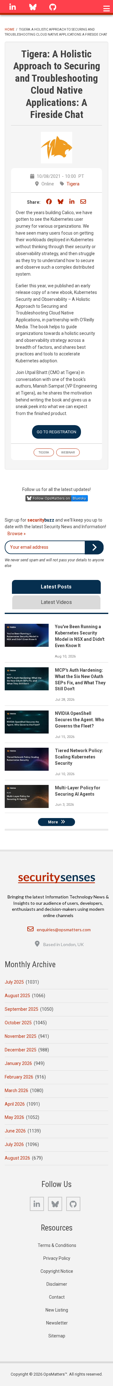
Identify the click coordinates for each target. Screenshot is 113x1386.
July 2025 (14, 982)
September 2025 (21, 1009)
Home (9, 29)
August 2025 (17, 995)
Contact (57, 1297)
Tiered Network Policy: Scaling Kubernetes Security (79, 757)
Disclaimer (56, 1284)
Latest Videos (56, 602)
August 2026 (17, 1158)
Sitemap (56, 1335)
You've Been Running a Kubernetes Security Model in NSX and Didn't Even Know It (80, 636)
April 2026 (15, 1104)
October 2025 (18, 1022)
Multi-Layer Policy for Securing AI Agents (77, 791)
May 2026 (14, 1117)
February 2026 (19, 1076)
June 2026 (15, 1130)
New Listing (57, 1310)
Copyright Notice (56, 1271)
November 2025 (20, 1036)
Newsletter (57, 1322)
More (53, 822)
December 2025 (20, 1049)
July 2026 (14, 1144)
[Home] (56, 878)
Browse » (17, 533)
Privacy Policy (56, 1258)
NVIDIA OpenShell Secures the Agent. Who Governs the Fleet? (79, 719)
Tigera (73, 184)
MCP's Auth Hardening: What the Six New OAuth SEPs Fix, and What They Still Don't (80, 680)
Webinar (68, 452)
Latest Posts (56, 587)
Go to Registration (56, 432)
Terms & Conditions (57, 1245)
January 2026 (18, 1063)
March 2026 (16, 1090)
